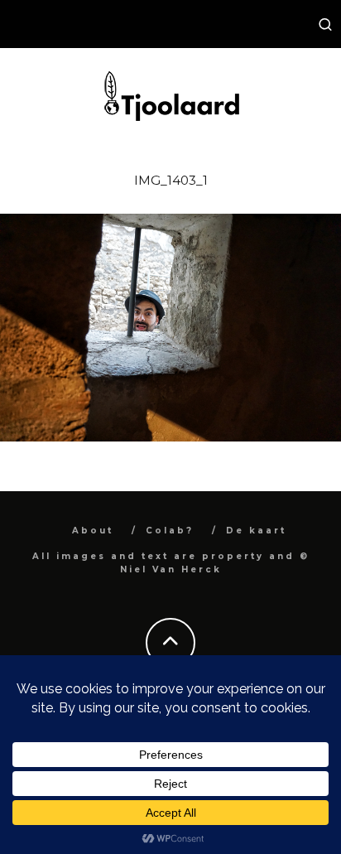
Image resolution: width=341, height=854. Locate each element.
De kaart (256, 530)
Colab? (170, 530)
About (92, 530)
